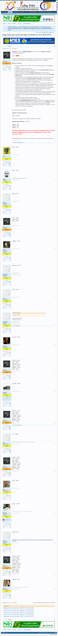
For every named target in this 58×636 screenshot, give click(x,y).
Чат (27, 11)
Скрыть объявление (54, 26)
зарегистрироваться (26, 100)
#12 (55, 391)
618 (10, 403)
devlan (4, 298)
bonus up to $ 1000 (15, 273)
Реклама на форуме (41, 11)
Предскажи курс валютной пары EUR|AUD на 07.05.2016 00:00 (18, 610)
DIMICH (4, 249)
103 (10, 353)
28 (10, 189)
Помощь (46, 632)
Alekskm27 (5, 274)
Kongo (4, 540)
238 (10, 258)
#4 (55, 201)
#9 (55, 323)
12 (10, 70)
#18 (55, 542)
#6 (55, 248)
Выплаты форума (38, 32)
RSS (55, 632)
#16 (55, 488)
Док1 (4, 489)
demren (4, 512)
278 (10, 282)
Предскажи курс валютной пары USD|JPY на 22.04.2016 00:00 (18, 608)
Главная (5, 11)
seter (4, 442)
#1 (55, 140)
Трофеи (22, 11)
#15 (55, 470)
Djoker (17, 142)
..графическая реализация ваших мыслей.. (19, 178)
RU (7, 632)
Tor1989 (4, 346)
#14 (55, 443)
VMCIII (4, 179)
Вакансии (49, 11)
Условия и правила (53, 634)
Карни (4, 202)
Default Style (4, 632)
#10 (55, 344)
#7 (55, 274)
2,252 (10, 450)
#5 (55, 225)
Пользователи (16, 11)
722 (10, 186)
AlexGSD (5, 392)
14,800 (9, 163)
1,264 (10, 595)
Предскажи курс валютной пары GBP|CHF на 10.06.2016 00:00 (18, 612)
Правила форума (33, 11)
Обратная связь (41, 632)
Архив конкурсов (11, 36)
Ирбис (25, 36)
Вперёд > (15, 48)
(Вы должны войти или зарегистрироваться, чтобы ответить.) (45, 602)
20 (10, 598)
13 (10, 406)
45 (10, 496)
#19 (55, 574)
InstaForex (25, 51)
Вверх (53, 632)
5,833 (10, 234)
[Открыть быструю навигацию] (54, 23)
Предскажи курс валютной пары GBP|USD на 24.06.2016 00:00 (18, 614)
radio (13, 154)
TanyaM (14, 142)
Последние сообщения (6, 13)
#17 (55, 513)
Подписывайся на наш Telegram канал (48, 32)
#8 (55, 297)
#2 (55, 154)
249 (10, 549)
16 (10, 452)
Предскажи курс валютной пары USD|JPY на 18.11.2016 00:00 (18, 616)
